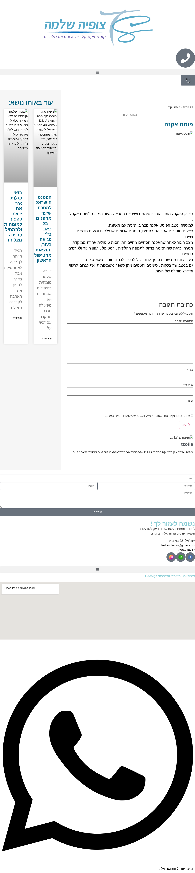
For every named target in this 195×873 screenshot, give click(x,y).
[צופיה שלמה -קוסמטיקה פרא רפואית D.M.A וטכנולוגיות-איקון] (190, 557)
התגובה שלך (184, 321)
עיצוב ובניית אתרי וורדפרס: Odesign (170, 576)
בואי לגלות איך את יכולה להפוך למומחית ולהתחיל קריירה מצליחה (13, 216)
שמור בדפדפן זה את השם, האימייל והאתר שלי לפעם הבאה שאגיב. (147, 416)
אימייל (188, 385)
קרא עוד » (47, 338)
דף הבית (188, 107)
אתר (190, 400)
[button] (97, 72)
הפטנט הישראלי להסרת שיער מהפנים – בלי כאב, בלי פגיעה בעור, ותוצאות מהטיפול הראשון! (43, 229)
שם (190, 369)
